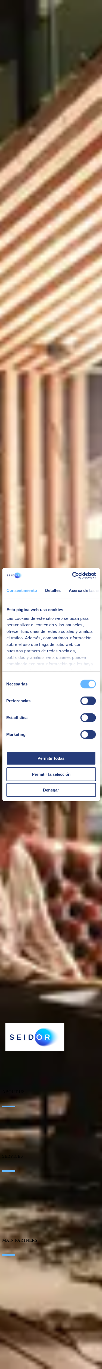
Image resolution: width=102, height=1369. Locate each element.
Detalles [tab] (52, 590)
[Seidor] (34, 1037)
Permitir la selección (51, 774)
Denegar (51, 790)
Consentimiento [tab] (21, 590)
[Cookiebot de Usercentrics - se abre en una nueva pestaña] (73, 575)
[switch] (88, 701)
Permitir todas (51, 758)
